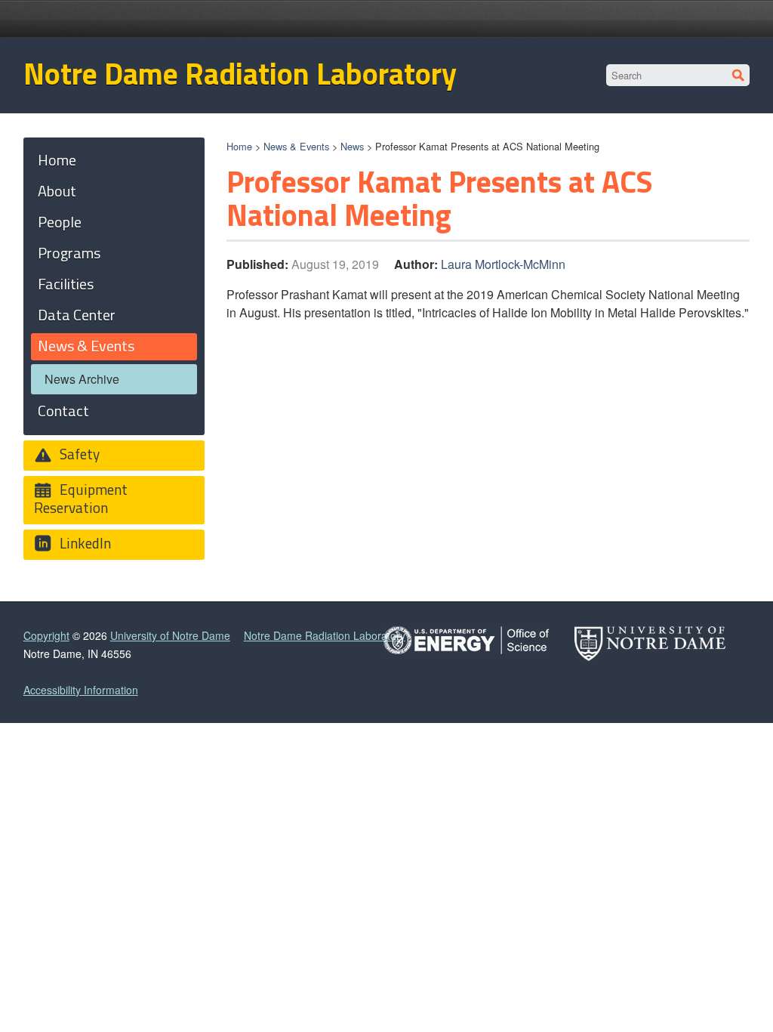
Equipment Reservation (81, 498)
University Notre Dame (137, 19)
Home (239, 146)
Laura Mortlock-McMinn (503, 264)
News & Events (296, 146)
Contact (63, 410)
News (352, 146)
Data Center (76, 314)
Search (738, 75)
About (57, 190)
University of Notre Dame (170, 635)
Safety (78, 454)
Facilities (66, 283)
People (60, 221)
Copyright (46, 635)
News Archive (82, 379)
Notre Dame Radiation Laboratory (240, 74)
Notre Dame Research (652, 19)
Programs (69, 252)
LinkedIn (84, 543)
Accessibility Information (80, 689)
